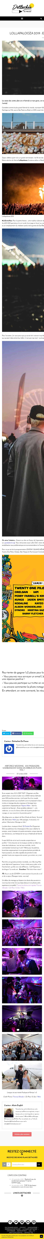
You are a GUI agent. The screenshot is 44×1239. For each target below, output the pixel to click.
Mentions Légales (15, 1232)
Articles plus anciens (22, 1134)
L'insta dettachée (22, 1193)
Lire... (19, 1182)
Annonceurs (32, 1227)
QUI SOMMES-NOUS (11, 1227)
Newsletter (28, 1232)
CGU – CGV (32, 1231)
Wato (39, 1097)
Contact (23, 1227)
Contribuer (11, 1231)
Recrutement (22, 1231)
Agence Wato (26, 806)
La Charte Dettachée (30, 1229)
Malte (14, 820)
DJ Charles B (27, 826)
